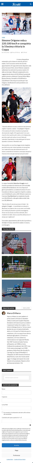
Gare (3, 37)
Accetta (16, 445)
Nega (16, 450)
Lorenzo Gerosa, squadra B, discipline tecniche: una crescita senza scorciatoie (16, 290)
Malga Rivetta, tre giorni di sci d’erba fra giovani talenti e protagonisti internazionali (16, 267)
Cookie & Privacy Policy (19, 459)
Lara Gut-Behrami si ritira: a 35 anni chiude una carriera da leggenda (16, 243)
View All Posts (26, 308)
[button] (30, 425)
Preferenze (16, 455)
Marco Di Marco (16, 52)
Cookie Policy (10, 459)
